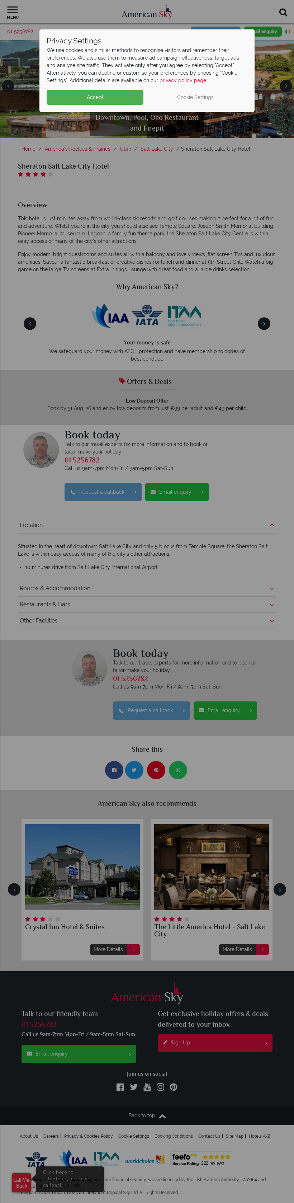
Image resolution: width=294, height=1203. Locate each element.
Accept (95, 97)
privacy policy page (183, 80)
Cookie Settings (195, 97)
